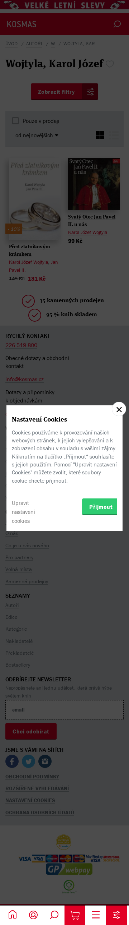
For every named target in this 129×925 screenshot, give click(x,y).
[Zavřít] (119, 409)
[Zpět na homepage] (12, 915)
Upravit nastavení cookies (23, 511)
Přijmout (101, 506)
